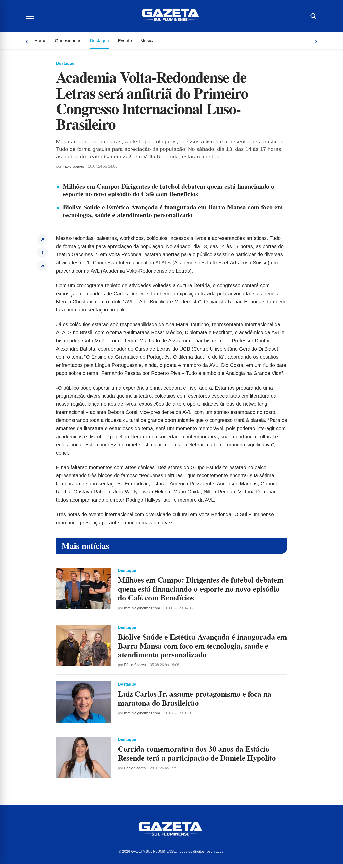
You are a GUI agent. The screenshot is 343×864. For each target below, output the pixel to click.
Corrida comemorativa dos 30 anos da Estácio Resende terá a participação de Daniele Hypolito (197, 753)
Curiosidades (68, 40)
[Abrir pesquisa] (313, 16)
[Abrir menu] (29, 16)
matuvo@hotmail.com (142, 608)
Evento (125, 40)
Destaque (99, 40)
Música (147, 40)
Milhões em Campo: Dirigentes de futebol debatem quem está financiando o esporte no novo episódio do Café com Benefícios (168, 190)
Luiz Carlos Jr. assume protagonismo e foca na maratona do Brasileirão (194, 698)
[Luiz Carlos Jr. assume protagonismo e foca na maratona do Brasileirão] (83, 702)
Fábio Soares (73, 166)
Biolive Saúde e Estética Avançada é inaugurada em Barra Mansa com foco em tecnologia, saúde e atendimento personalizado (173, 210)
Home (40, 40)
